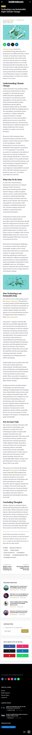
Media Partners (5, 693)
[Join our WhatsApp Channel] (26, 732)
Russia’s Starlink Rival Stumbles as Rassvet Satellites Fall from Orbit (17, 715)
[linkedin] (16, 44)
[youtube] (9, 655)
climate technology (11, 301)
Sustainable (7, 555)
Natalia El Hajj (15, 589)
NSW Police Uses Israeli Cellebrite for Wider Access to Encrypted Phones (19, 594)
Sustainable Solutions (10, 557)
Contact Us (4, 697)
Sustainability (20, 552)
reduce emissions (12, 317)
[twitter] (12, 44)
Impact (3, 6)
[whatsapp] (4, 44)
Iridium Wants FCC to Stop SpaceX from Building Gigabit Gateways (18, 587)
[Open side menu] (1, 2)
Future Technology (9, 552)
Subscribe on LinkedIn (8, 727)
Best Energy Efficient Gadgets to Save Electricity (23, 568)
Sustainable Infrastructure (20, 555)
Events (3, 690)
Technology (14, 470)
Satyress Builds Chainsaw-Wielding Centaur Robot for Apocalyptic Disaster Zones (19, 603)
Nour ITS (13, 606)
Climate (6, 550)
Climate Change (8, 49)
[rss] (23, 651)
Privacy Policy (5, 695)
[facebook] (8, 44)
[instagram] (23, 646)
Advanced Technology (15, 547)
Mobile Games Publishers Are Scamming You (7, 568)
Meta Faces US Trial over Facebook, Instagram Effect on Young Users (19, 611)
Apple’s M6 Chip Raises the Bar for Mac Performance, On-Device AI (16, 707)
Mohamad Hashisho (9, 20)
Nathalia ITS (14, 614)
